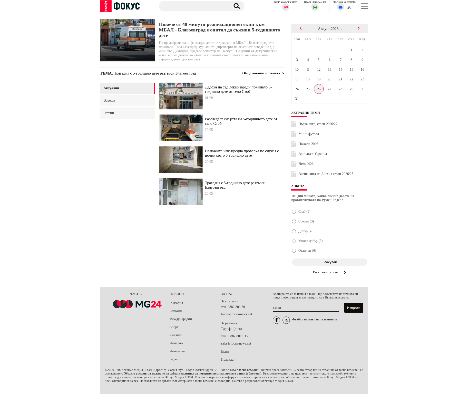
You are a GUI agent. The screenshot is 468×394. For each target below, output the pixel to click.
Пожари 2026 (308, 144)
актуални (111, 88)
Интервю (176, 343)
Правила (227, 359)
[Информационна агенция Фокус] (276, 320)
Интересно (177, 351)
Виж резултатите (326, 272)
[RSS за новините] (286, 320)
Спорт (173, 327)
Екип (225, 351)
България (176, 303)
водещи (109, 100)
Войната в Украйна (313, 154)
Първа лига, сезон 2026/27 (318, 124)
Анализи (175, 335)
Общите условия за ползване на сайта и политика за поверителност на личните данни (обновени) (192, 373)
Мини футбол (309, 134)
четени (109, 113)
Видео (173, 359)
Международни (180, 319)
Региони (175, 311)
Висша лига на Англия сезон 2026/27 (326, 174)
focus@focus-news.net (236, 314)
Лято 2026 (306, 164)
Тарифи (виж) (231, 329)
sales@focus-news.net (236, 343)
